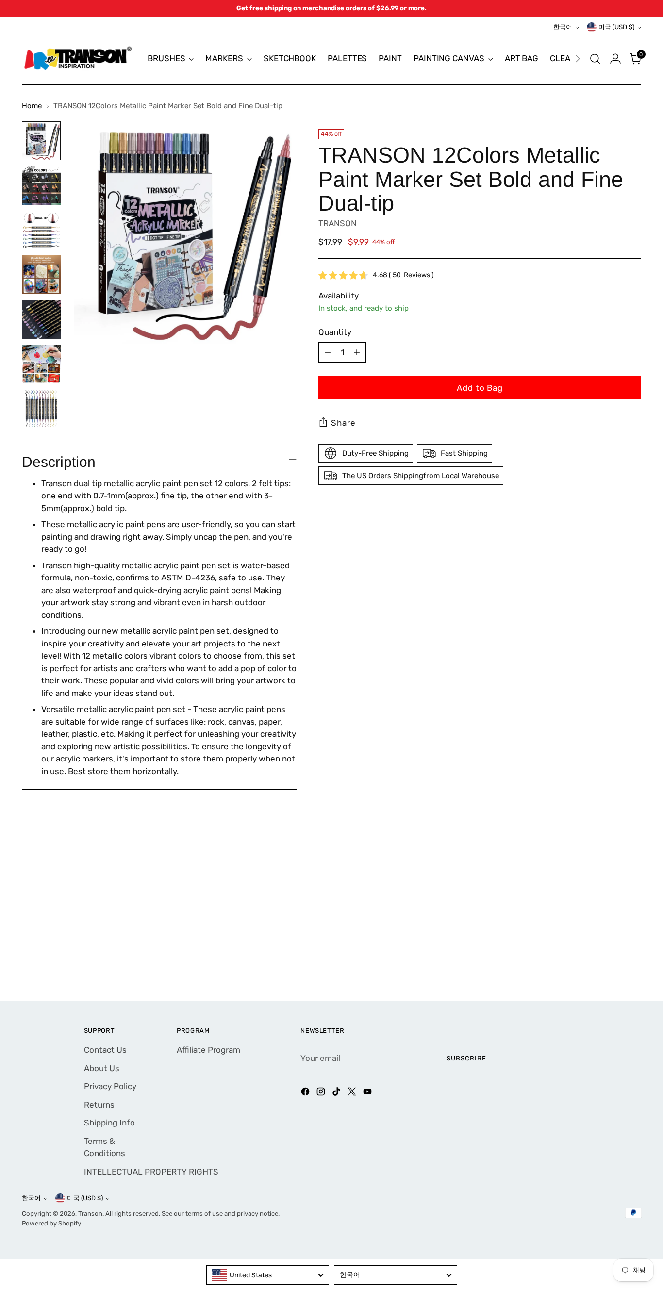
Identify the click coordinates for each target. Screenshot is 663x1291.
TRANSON (337, 223)
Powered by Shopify (51, 1223)
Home (32, 105)
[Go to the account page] (615, 58)
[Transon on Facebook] (306, 1093)
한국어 (562, 27)
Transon (90, 1213)
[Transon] (77, 58)
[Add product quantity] (356, 352)
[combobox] (268, 1275)
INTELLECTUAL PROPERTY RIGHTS (151, 1171)
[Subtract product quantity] (327, 352)
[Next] (577, 58)
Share (343, 423)
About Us (101, 1068)
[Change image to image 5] (41, 319)
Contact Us (105, 1050)
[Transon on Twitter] (353, 1093)
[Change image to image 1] (41, 140)
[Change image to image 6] (41, 364)
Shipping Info (109, 1122)
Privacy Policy (110, 1086)
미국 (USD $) (616, 27)
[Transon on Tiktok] (337, 1093)
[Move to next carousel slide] (633, 967)
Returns (99, 1104)
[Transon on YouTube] (368, 1093)
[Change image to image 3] (41, 230)
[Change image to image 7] (41, 408)
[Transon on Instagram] (322, 1093)
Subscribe (466, 1058)
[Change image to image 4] (41, 274)
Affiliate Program (208, 1050)
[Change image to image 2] (41, 185)
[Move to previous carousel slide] (610, 968)
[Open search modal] (595, 58)
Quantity (334, 332)
